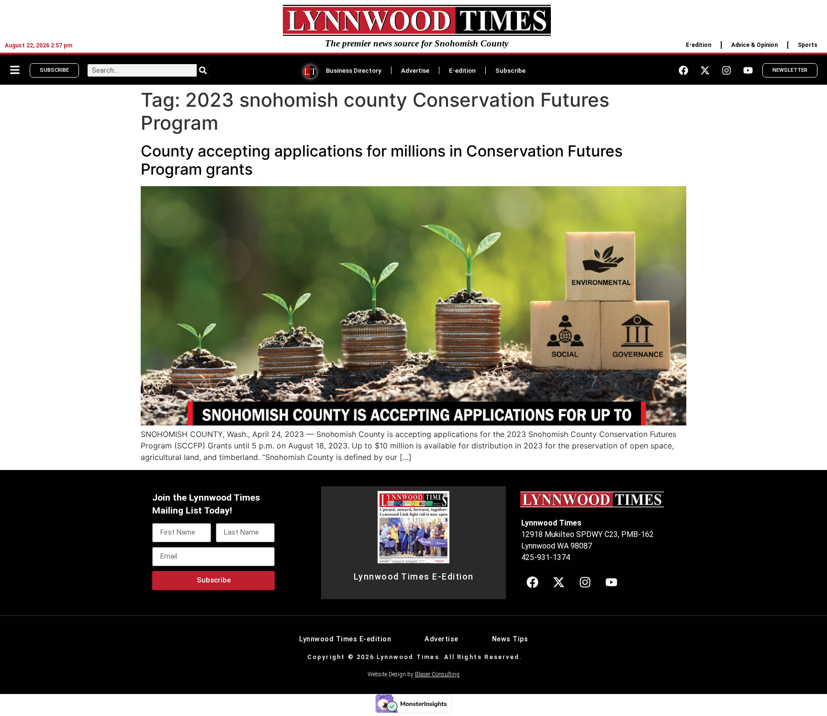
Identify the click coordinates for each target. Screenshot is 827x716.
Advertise (415, 70)
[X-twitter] (705, 70)
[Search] (203, 70)
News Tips (510, 639)
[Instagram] (726, 70)
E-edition (698, 45)
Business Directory (353, 70)
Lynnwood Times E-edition (345, 639)
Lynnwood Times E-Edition (414, 577)
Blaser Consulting (437, 674)
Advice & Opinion (754, 45)
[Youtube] (748, 70)
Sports (807, 45)
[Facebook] (683, 70)
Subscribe (510, 70)
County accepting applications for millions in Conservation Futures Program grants (382, 160)
